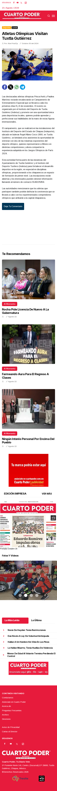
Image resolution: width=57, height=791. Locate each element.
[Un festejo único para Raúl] (28, 584)
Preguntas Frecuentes (11, 710)
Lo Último (36, 620)
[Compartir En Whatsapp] (16, 89)
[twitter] (21, 2)
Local (15, 28)
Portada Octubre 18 (8, 548)
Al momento (9, 304)
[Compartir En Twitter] (10, 89)
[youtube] (17, 2)
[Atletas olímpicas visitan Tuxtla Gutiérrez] (28, 64)
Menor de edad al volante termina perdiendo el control (31, 654)
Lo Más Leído (12, 620)
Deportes (6, 28)
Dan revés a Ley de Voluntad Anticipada (28, 636)
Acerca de (6, 706)
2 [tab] (25, 545)
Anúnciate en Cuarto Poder (14, 702)
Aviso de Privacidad (10, 727)
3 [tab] (31, 545)
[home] (22, 16)
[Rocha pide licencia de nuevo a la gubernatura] (28, 279)
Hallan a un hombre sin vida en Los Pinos (28, 642)
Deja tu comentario (13, 206)
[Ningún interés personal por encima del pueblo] (28, 409)
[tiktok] (25, 2)
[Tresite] (20, 778)
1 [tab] (20, 545)
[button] (28, 537)
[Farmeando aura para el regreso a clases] (28, 344)
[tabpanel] (28, 525)
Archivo (5, 715)
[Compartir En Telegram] (22, 89)
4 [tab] (36, 545)
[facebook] (14, 2)
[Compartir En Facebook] (4, 89)
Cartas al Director (9, 731)
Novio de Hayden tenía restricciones (27, 630)
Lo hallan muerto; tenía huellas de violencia (30, 648)
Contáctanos (7, 697)
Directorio (6, 719)
